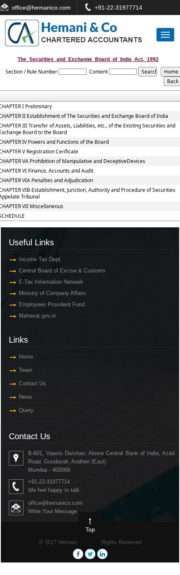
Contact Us (32, 383)
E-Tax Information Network (51, 282)
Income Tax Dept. (40, 259)
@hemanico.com (48, 7)
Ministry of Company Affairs (52, 293)
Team (25, 370)
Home (26, 357)
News (25, 397)
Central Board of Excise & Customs (62, 270)
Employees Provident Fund (52, 304)
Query (26, 410)
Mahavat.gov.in (37, 316)
